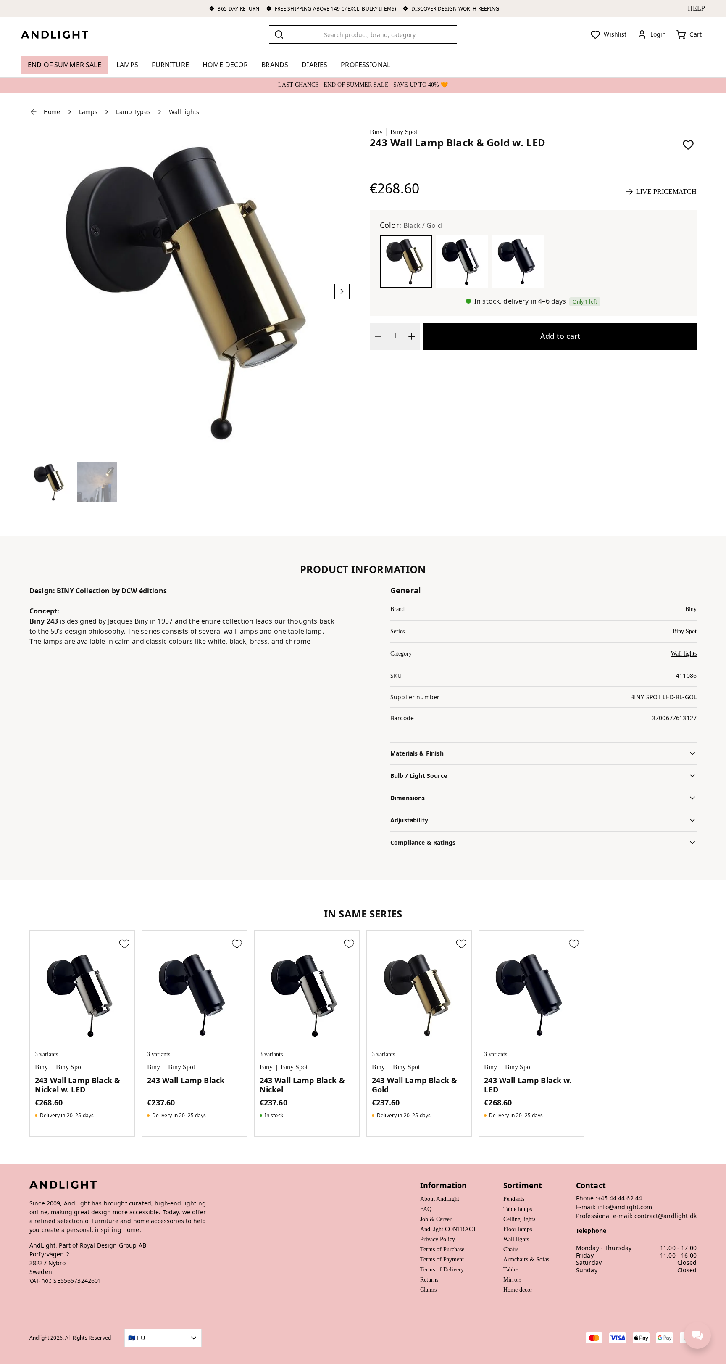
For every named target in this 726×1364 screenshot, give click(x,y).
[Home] (61, 34)
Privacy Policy (437, 1239)
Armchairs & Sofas (526, 1259)
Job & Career (436, 1219)
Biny (376, 131)
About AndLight (439, 1199)
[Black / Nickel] (462, 261)
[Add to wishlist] (688, 144)
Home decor (517, 1290)
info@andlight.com (624, 1207)
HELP (696, 8)
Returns (429, 1280)
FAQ (425, 1209)
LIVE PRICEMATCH (666, 191)
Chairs (510, 1249)
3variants (46, 1054)
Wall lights (684, 653)
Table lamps (517, 1209)
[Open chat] (697, 1335)
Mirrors (512, 1280)
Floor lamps (517, 1229)
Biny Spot (403, 131)
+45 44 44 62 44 (619, 1198)
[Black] (518, 261)
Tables (510, 1269)
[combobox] (363, 34)
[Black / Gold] (406, 261)
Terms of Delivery (442, 1269)
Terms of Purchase (442, 1249)
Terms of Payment (442, 1259)
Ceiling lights (519, 1219)
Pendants (513, 1199)
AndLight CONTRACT (448, 1229)
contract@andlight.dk (665, 1216)
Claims (428, 1290)
